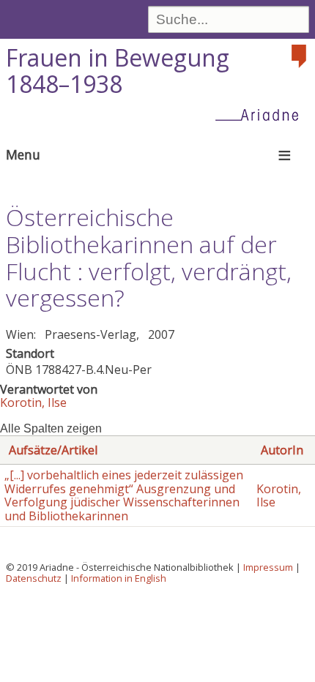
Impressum (268, 567)
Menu (23, 154)
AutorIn (282, 450)
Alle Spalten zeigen (51, 428)
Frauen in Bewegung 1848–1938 (117, 71)
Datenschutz (34, 578)
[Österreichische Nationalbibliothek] (300, 56)
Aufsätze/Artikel (53, 450)
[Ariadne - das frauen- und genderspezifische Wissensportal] (261, 114)
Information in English (118, 578)
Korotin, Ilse (33, 402)
